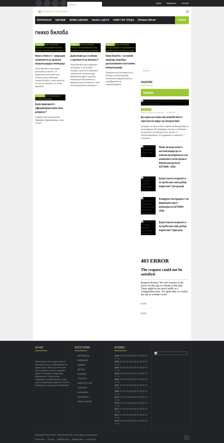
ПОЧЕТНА (39, 439)
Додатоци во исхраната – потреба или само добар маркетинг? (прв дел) (173, 226)
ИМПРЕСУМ (63, 439)
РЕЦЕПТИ (82, 378)
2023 (116, 373)
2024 (116, 367)
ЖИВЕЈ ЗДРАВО (78, 19)
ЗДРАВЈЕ (60, 19)
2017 (116, 409)
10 (146, 362)
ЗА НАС (50, 439)
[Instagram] (63, 3)
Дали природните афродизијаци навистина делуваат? (49, 108)
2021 (116, 385)
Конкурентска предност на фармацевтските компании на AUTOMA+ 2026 (174, 204)
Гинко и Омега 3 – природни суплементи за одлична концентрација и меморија (50, 59)
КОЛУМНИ (82, 388)
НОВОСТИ (146, 109)
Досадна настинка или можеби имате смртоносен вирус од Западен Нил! (162, 119)
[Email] (55, 3)
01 (121, 356)
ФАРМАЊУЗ (44, 19)
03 (127, 356)
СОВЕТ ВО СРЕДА (123, 19)
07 (138, 356)
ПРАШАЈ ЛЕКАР (147, 19)
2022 (116, 379)
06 (135, 356)
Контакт (185, 3)
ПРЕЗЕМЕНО (83, 397)
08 (141, 356)
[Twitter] (47, 3)
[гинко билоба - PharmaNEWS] (53, 11)
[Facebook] (39, 3)
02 (124, 356)
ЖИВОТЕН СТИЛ (84, 383)
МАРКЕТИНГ (77, 439)
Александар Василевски (152, 112)
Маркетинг (171, 3)
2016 (116, 415)
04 (129, 356)
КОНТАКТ (91, 439)
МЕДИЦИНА (82, 360)
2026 (116, 356)
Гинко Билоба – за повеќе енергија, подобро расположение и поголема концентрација (120, 61)
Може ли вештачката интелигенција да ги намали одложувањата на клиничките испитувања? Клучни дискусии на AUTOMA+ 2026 (173, 156)
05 (132, 356)
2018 (116, 403)
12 (118, 364)
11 (115, 364)
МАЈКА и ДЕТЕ (100, 19)
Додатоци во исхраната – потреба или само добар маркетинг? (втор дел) (173, 182)
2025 (116, 362)
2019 (116, 397)
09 (143, 362)
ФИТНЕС (81, 369)
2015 (116, 421)
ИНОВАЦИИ (82, 392)
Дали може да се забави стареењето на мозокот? (84, 57)
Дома (159, 3)
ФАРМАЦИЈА (83, 356)
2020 (116, 391)
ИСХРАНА (40, 96)
